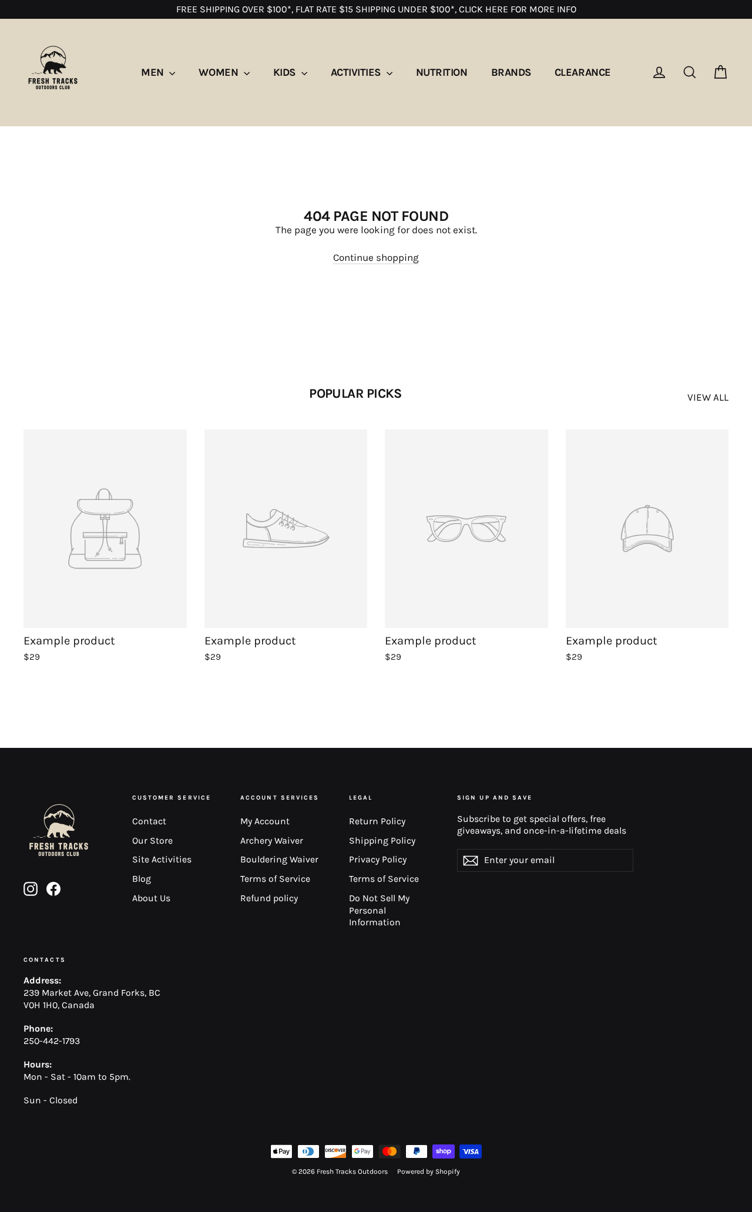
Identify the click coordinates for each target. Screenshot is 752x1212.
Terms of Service (275, 879)
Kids (285, 72)
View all (707, 397)
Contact (149, 821)
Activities (357, 72)
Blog (141, 879)
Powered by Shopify (428, 1171)
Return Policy (377, 821)
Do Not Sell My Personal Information (379, 910)
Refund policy (269, 898)
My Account (265, 821)
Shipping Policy (382, 840)
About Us (151, 898)
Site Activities (162, 859)
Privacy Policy (378, 859)
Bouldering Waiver (279, 859)
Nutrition (442, 72)
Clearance (583, 72)
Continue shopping (376, 257)
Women (219, 72)
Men (153, 72)
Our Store (152, 840)
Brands (511, 72)
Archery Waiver (271, 840)
